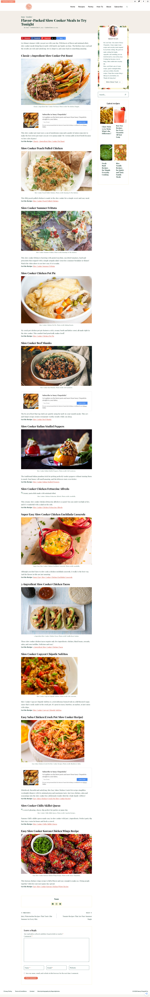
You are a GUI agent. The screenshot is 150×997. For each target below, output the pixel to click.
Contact (32, 991)
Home (72, 7)
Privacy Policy (8, 991)
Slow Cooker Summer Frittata (44, 266)
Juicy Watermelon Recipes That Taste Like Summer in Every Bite (36, 916)
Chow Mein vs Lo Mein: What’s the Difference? (106, 130)
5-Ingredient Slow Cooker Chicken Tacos (48, 647)
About (108, 7)
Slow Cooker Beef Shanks (42, 419)
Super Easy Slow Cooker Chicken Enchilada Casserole (52, 577)
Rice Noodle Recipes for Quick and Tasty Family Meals (120, 170)
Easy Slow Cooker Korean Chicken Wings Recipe (50, 886)
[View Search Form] (127, 7)
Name (27, 968)
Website (73, 968)
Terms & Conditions (21, 991)
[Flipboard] (139, 1)
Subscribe (118, 7)
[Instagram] (147, 1)
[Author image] (22, 28)
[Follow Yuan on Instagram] (56, 904)
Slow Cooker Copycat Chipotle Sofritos (47, 710)
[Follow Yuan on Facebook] (52, 904)
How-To (100, 7)
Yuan (27, 27)
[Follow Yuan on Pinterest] (60, 904)
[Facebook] (143, 1)
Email (50, 968)
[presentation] (106, 115)
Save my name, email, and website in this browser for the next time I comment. (52, 973)
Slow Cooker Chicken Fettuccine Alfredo (47, 507)
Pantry (90, 7)
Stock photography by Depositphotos (48, 991)
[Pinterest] (135, 1)
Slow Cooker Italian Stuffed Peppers (46, 482)
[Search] (125, 94)
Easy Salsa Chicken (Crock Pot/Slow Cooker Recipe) (52, 798)
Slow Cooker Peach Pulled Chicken (45, 201)
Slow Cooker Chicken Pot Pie (43, 336)
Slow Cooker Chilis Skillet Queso (45, 824)
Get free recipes (8, 1)
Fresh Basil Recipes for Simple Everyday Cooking (106, 169)
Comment (28, 936)
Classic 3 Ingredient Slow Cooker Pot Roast (49, 141)
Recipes (81, 7)
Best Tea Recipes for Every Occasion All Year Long (119, 131)
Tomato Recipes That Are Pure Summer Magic (77, 916)
